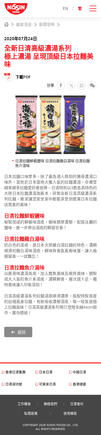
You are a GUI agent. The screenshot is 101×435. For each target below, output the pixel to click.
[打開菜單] (95, 8)
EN (65, 8)
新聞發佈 (47, 24)
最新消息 (24, 24)
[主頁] (6, 24)
